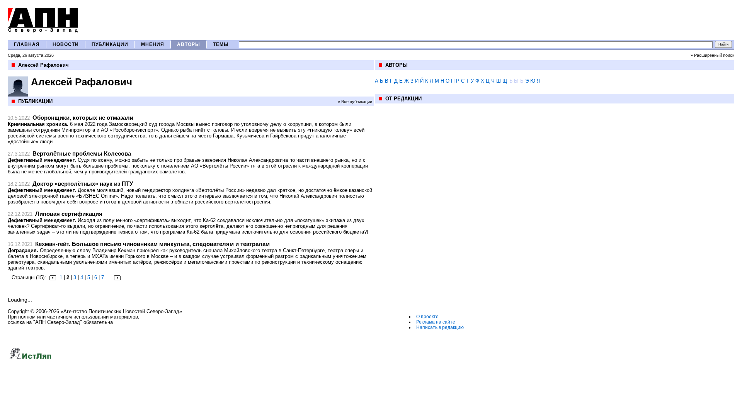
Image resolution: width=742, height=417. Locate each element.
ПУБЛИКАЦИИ (110, 44)
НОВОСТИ (66, 44)
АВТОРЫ (188, 44)
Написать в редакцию (440, 327)
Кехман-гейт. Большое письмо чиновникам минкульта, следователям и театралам (152, 244)
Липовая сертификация (68, 213)
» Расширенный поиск (712, 55)
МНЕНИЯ (152, 44)
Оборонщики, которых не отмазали (82, 117)
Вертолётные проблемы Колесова (81, 153)
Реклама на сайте (435, 322)
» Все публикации (355, 101)
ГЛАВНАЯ (27, 44)
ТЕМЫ (221, 44)
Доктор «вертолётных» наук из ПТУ (82, 183)
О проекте (427, 316)
